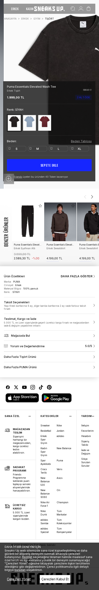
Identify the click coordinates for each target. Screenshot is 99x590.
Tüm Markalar (62, 513)
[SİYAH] (14, 122)
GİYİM (36, 18)
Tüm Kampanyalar (64, 530)
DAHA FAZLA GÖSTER (77, 276)
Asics (59, 478)
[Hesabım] (80, 9)
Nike (59, 425)
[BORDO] (44, 122)
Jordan (60, 430)
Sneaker (45, 425)
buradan (20, 570)
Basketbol (46, 430)
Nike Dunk (44, 513)
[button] (9, 179)
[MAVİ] (29, 122)
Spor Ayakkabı (46, 462)
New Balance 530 (45, 481)
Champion (62, 502)
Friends (18, 176)
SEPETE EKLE (49, 165)
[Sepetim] (88, 9)
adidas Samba (44, 521)
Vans (59, 469)
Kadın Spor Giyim (44, 452)
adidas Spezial (45, 530)
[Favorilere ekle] (90, 85)
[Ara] (72, 9)
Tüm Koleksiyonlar (64, 521)
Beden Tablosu (81, 141)
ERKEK (15, 8)
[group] (28, 232)
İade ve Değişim (85, 452)
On (58, 490)
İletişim (85, 425)
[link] (49, 305)
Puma (60, 460)
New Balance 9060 (45, 493)
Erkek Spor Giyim (44, 439)
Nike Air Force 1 (45, 504)
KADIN (29, 8)
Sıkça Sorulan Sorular (85, 462)
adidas (60, 436)
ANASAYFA (10, 18)
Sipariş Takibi (85, 443)
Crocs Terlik (44, 471)
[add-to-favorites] (40, 205)
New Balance (64, 448)
